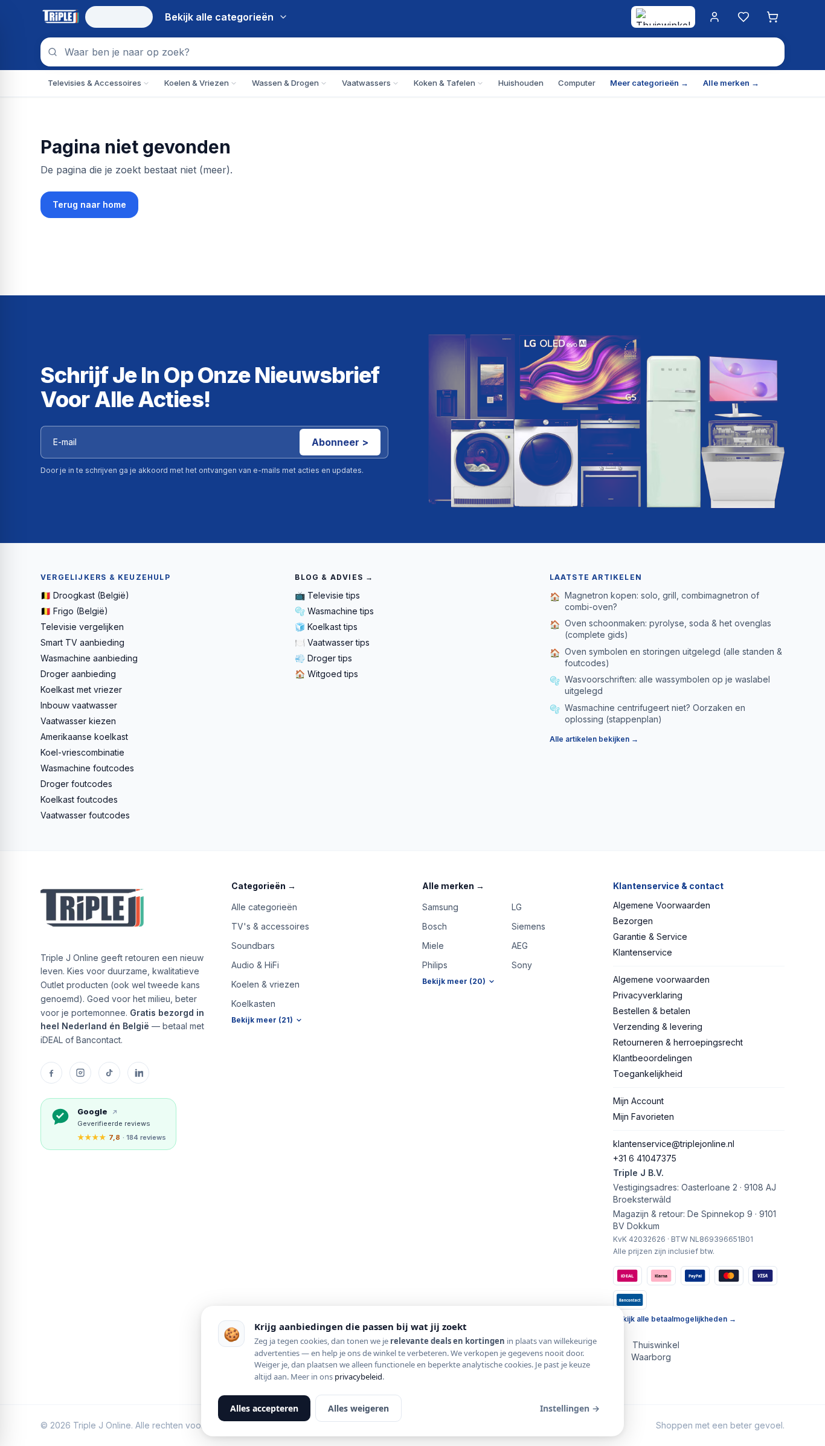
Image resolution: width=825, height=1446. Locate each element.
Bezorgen (633, 921)
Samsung (440, 907)
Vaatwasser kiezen (78, 721)
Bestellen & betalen (651, 1011)
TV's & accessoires (270, 926)
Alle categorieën (264, 907)
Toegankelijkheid (647, 1073)
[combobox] (412, 51)
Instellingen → (570, 1408)
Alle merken (453, 886)
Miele (433, 945)
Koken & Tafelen (444, 83)
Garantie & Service (650, 936)
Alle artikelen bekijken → (594, 739)
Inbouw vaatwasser (78, 705)
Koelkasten (253, 1003)
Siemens (528, 926)
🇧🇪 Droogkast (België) (84, 595)
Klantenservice (642, 952)
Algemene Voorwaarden (661, 905)
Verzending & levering (657, 1026)
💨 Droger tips (323, 658)
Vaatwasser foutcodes (85, 815)
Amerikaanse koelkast (84, 736)
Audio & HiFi (255, 965)
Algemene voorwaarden (661, 979)
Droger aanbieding (78, 674)
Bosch (434, 926)
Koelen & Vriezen (196, 83)
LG (517, 907)
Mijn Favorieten (643, 1116)
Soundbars (253, 945)
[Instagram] (80, 1073)
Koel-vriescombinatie (82, 752)
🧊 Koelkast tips (326, 627)
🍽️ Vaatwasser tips (332, 642)
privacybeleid (358, 1376)
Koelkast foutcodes (79, 799)
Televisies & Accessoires (94, 83)
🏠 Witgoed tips (326, 674)
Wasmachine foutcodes (87, 768)
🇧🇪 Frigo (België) (74, 611)
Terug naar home (89, 204)
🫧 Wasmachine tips (334, 611)
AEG (520, 945)
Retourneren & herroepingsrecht (678, 1042)
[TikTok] (109, 1073)
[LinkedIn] (138, 1073)
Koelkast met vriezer (81, 689)
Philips (435, 965)
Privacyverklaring (647, 995)
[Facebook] (51, 1073)
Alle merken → (731, 83)
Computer (576, 83)
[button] (317, 886)
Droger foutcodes (76, 784)
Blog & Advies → (334, 577)
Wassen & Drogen (285, 83)
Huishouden (521, 83)
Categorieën (263, 886)
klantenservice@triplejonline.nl (673, 1144)
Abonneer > (340, 442)
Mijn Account (638, 1101)
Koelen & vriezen (265, 984)
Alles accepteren (264, 1408)
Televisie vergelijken (82, 627)
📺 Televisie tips (327, 595)
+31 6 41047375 (644, 1158)
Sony (522, 965)
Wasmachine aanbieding (89, 658)
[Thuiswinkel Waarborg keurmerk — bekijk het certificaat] (663, 17)
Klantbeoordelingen (652, 1058)
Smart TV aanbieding (82, 642)
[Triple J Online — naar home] (60, 17)
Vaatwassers (366, 83)
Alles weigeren (358, 1408)
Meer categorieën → (649, 83)
